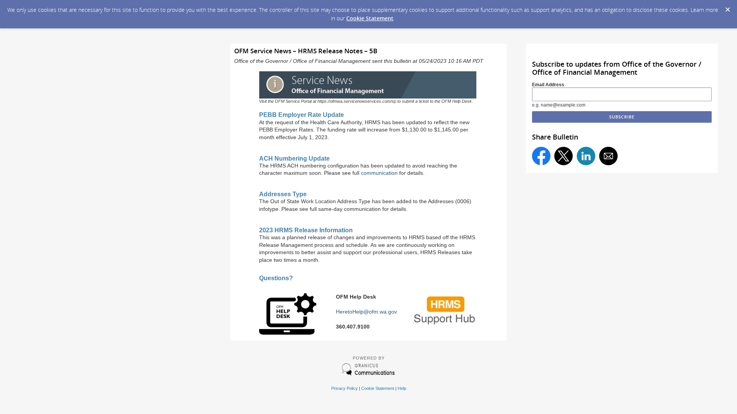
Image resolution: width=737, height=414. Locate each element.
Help (402, 388)
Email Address (548, 84)
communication (379, 173)
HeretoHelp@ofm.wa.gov (366, 312)
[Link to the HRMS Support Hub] (445, 325)
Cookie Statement (369, 18)
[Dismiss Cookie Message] (727, 7)
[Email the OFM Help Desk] (287, 332)
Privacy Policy (344, 388)
